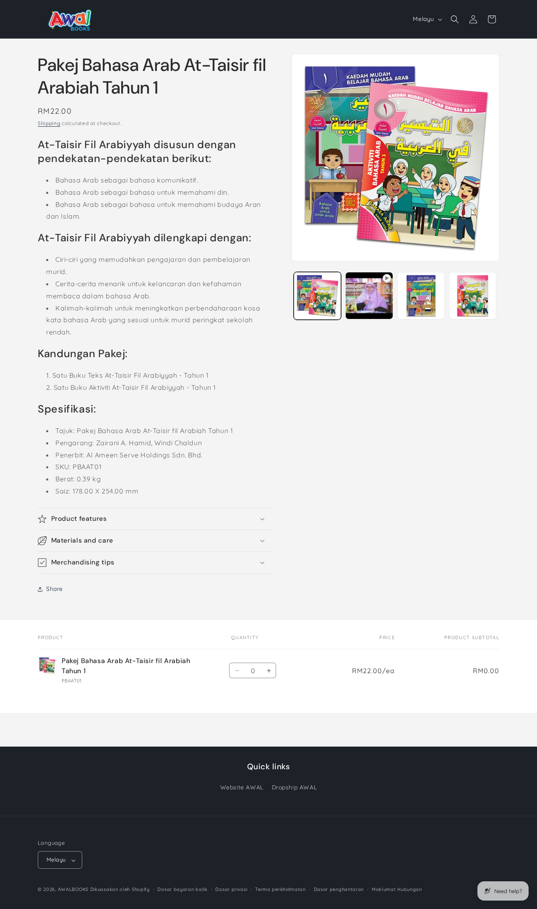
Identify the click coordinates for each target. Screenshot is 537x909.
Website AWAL (241, 787)
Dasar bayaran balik (182, 890)
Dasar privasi (231, 890)
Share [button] (54, 589)
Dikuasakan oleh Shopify (120, 890)
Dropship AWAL (294, 787)
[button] (455, 19)
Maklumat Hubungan (397, 890)
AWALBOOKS (73, 890)
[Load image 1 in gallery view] (317, 295)
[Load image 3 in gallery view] (472, 295)
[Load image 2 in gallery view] (421, 295)
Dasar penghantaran (339, 890)
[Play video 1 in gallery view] (369, 295)
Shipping (49, 123)
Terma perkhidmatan (280, 890)
